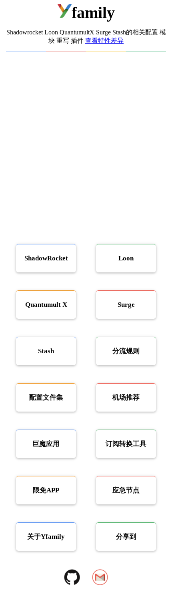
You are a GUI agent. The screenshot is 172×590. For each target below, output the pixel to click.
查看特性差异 (104, 40)
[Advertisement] (86, 142)
